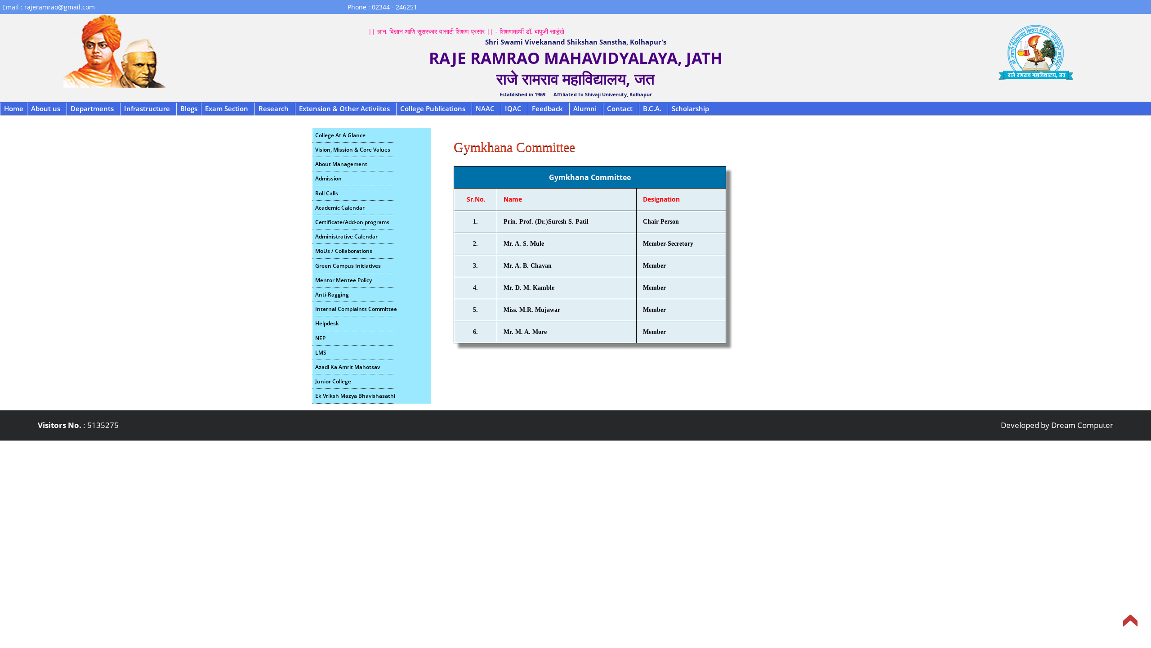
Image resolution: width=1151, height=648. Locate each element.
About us (45, 108)
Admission (328, 178)
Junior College (333, 381)
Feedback (547, 108)
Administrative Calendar (346, 236)
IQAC (513, 108)
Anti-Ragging (332, 294)
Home (13, 108)
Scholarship (690, 108)
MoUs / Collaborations (343, 251)
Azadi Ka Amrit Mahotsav (347, 367)
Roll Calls (326, 193)
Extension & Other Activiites (344, 108)
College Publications (432, 108)
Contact (620, 108)
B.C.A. (652, 108)
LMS (320, 352)
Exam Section (226, 108)
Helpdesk (327, 323)
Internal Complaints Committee (354, 309)
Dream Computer (1082, 425)
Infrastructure (147, 108)
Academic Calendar (340, 208)
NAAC (485, 108)
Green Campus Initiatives (348, 266)
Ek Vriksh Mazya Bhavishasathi (354, 396)
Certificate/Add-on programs (352, 222)
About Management (341, 164)
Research (274, 108)
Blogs (188, 108)
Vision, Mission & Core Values (352, 149)
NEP (320, 338)
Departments (92, 108)
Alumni (585, 108)
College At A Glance (340, 135)
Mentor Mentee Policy (343, 280)
